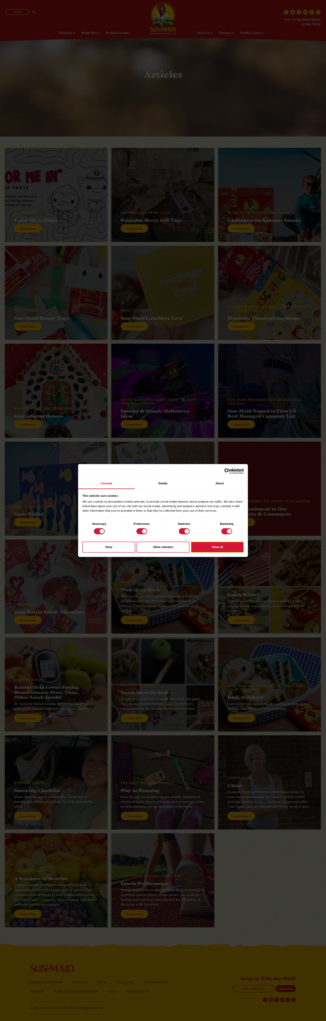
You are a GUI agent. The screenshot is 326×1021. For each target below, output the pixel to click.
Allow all (217, 547)
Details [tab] (163, 483)
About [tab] (219, 483)
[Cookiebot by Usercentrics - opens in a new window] (227, 471)
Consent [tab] (106, 483)
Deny (108, 547)
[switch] (141, 531)
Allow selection (163, 547)
